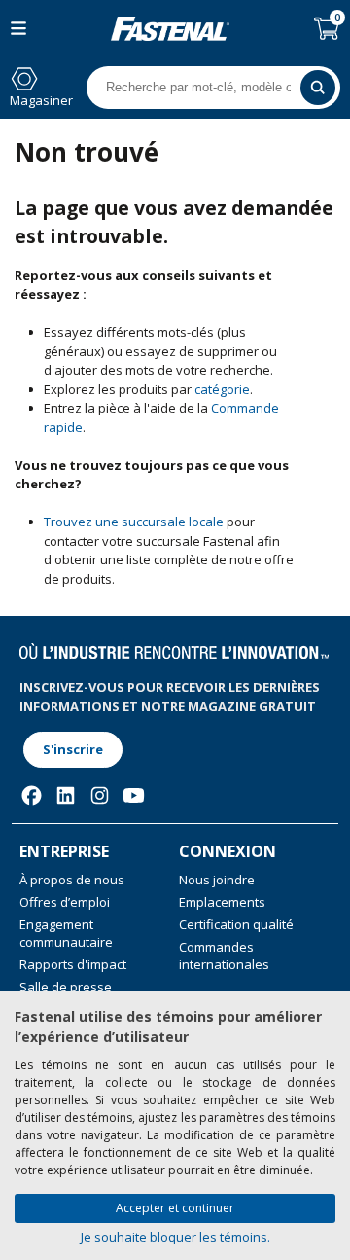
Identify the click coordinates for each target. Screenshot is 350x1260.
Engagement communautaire (66, 933)
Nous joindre (217, 879)
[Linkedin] (65, 795)
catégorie (222, 389)
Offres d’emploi (64, 902)
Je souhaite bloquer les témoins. (175, 1236)
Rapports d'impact (72, 964)
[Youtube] (134, 795)
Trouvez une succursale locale (134, 521)
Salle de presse (65, 986)
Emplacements (222, 902)
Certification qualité (236, 924)
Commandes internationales (224, 955)
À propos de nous (71, 879)
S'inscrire (73, 749)
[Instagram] (100, 795)
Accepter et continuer (175, 1208)
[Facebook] (31, 795)
